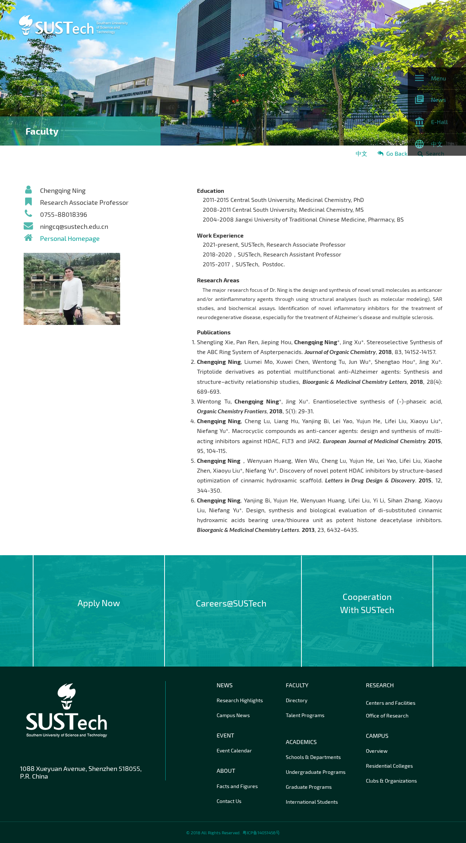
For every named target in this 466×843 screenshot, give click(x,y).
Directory (296, 700)
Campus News (233, 715)
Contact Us (229, 801)
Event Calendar (234, 750)
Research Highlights (240, 700)
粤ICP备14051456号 (261, 832)
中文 (361, 153)
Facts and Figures (237, 786)
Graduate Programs (309, 787)
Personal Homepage (70, 238)
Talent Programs (305, 715)
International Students (312, 802)
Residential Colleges (389, 766)
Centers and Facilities (390, 703)
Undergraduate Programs (315, 772)
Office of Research (387, 715)
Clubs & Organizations (391, 781)
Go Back (396, 153)
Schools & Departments (313, 757)
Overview (377, 751)
